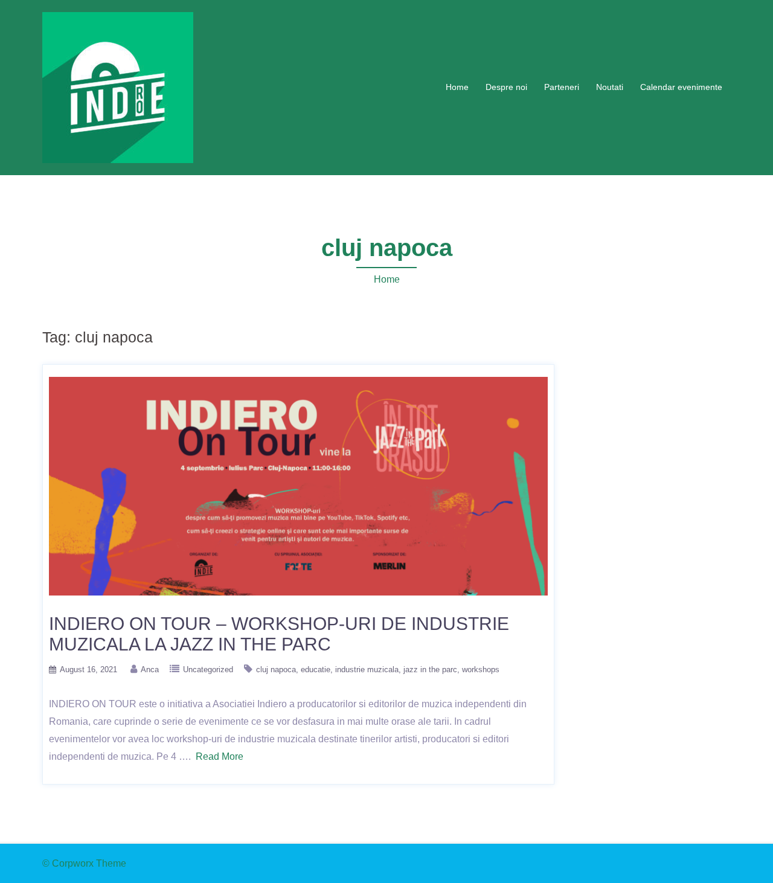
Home (457, 87)
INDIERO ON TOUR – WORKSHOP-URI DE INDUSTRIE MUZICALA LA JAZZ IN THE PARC (279, 634)
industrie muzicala (367, 669)
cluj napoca (276, 669)
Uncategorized (208, 669)
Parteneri (561, 87)
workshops (480, 669)
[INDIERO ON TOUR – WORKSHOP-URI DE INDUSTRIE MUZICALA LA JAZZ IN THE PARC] (298, 485)
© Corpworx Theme (84, 863)
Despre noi (506, 87)
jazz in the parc (430, 669)
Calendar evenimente (681, 87)
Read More (219, 756)
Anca (150, 669)
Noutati (609, 87)
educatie (315, 669)
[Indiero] (117, 87)
